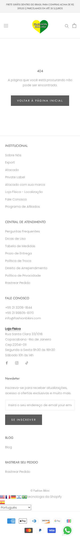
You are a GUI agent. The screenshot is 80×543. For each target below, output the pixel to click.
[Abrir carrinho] (74, 25)
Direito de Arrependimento (26, 268)
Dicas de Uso (15, 238)
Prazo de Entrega (18, 253)
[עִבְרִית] (19, 496)
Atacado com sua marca (25, 184)
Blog (8, 447)
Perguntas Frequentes (22, 231)
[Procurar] (67, 26)
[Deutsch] (13, 496)
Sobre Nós (13, 155)
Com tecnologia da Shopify (40, 496)
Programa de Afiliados (22, 206)
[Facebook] (6, 363)
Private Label (15, 177)
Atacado (12, 170)
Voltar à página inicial (40, 101)
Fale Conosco (16, 199)
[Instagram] (16, 363)
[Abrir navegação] (6, 25)
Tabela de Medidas (20, 246)
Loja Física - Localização (24, 192)
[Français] (8, 496)
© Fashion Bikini (40, 491)
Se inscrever (23, 420)
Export (10, 162)
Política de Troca (18, 260)
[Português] (25, 496)
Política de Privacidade (23, 275)
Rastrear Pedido (17, 282)
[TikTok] (26, 363)
